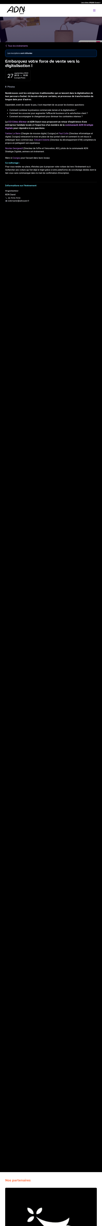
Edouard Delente (42, 140)
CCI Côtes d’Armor (17, 122)
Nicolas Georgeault (14, 148)
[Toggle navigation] (94, 10)
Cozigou (17, 158)
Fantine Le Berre (13, 133)
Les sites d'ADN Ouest (90, 2)
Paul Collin (64, 133)
